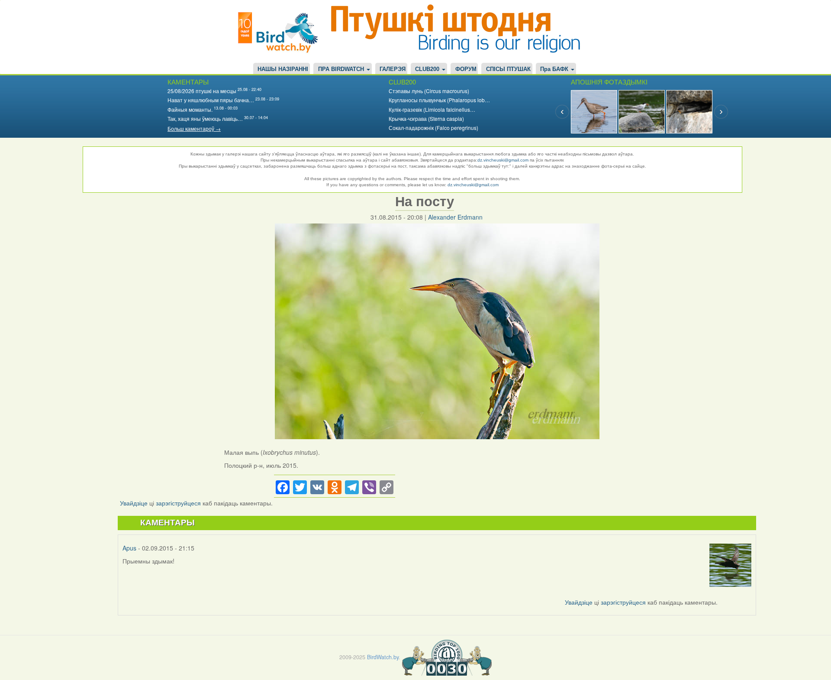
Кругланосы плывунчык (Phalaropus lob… (439, 100)
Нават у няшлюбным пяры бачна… (210, 100)
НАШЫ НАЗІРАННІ (283, 69)
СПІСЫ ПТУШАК (508, 69)
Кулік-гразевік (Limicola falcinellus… (432, 109)
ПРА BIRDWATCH (342, 69)
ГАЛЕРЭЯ (393, 69)
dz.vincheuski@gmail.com (502, 160)
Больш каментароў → (194, 128)
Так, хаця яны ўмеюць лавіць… (205, 118)
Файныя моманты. (190, 109)
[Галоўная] (281, 31)
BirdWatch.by (383, 657)
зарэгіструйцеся (178, 503)
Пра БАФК (555, 69)
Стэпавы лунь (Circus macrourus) (429, 90)
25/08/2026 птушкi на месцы (201, 90)
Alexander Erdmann (455, 217)
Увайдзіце (134, 503)
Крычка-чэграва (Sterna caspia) (426, 118)
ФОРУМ (466, 69)
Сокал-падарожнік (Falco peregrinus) (433, 127)
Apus (129, 548)
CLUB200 (428, 69)
